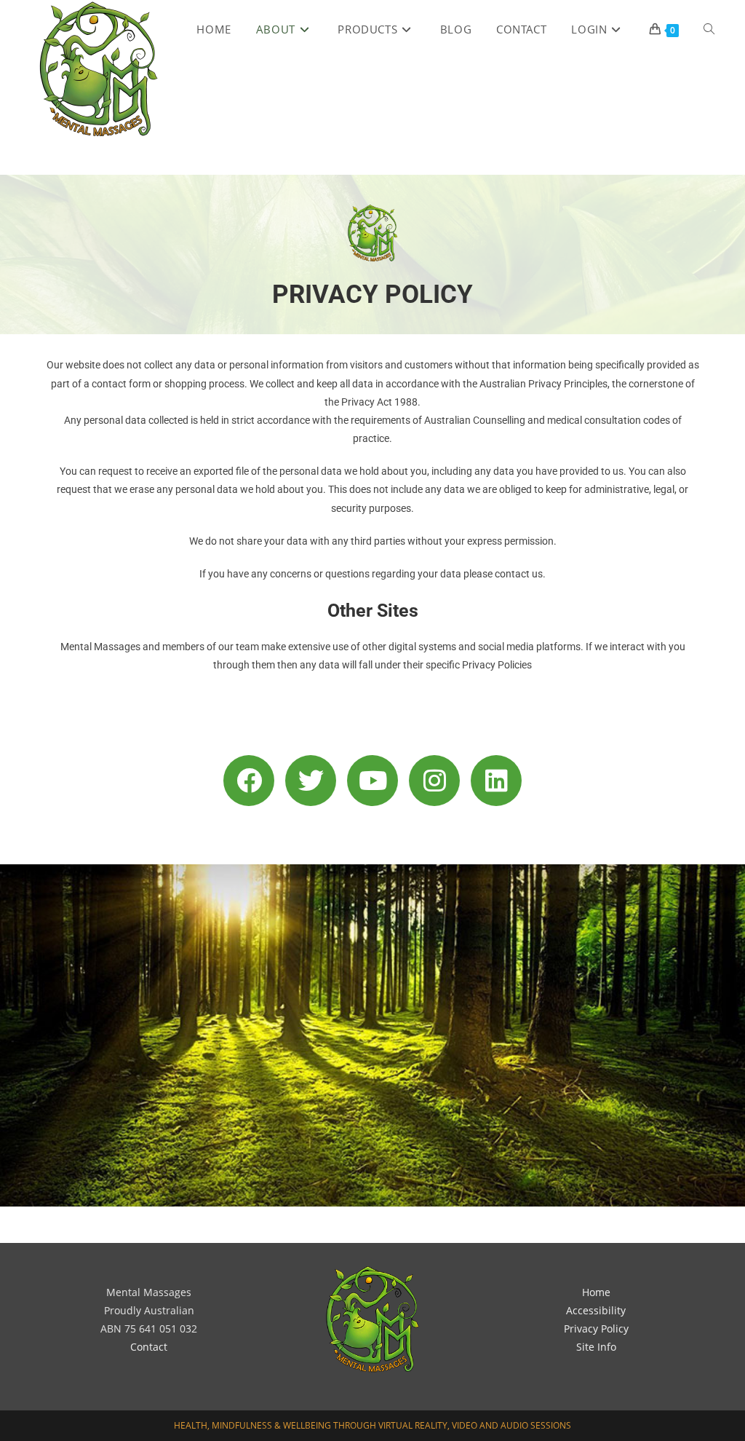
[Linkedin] (496, 780)
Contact (148, 1347)
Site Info (596, 1347)
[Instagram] (434, 780)
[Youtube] (372, 780)
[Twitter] (310, 780)
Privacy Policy (596, 1328)
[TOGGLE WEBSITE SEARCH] (709, 29)
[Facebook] (248, 780)
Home (596, 1292)
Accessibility (596, 1310)
